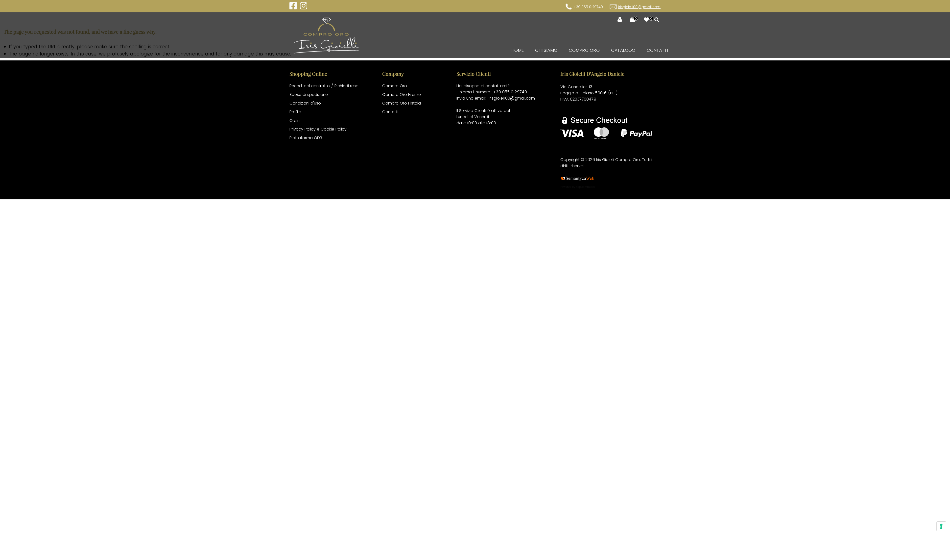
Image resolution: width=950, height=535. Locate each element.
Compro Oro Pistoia (401, 103)
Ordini (294, 120)
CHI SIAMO (546, 50)
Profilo (295, 112)
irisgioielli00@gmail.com (639, 6)
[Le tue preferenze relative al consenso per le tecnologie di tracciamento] (941, 526)
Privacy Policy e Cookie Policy (318, 129)
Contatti (657, 50)
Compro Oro (584, 50)
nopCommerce (585, 187)
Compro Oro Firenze (401, 94)
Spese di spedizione (308, 94)
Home (517, 50)
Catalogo (623, 50)
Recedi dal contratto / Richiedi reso (323, 86)
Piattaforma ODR (305, 138)
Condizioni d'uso (305, 103)
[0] (630, 20)
